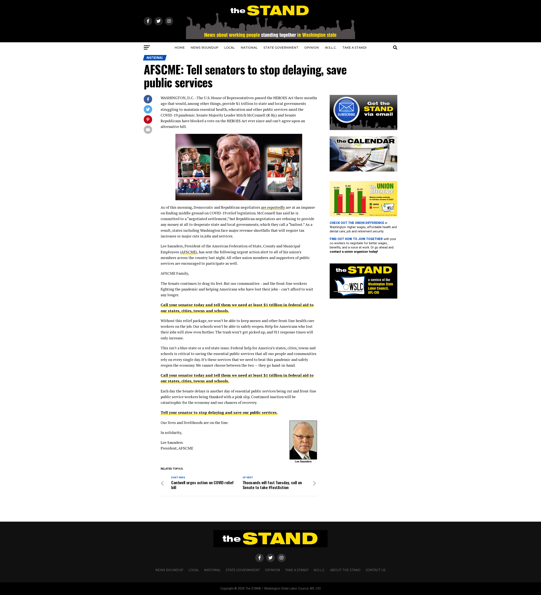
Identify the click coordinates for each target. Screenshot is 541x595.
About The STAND (345, 570)
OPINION (311, 47)
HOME (180, 47)
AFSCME (188, 252)
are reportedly (273, 207)
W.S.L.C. (330, 47)
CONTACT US (376, 570)
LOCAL (229, 47)
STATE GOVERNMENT (281, 47)
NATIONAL (249, 47)
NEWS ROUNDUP (204, 47)
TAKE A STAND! (354, 47)
